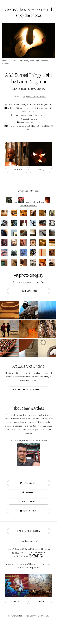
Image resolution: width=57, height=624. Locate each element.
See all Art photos (28, 291)
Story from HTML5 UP (39, 615)
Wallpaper (29, 492)
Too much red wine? (28, 205)
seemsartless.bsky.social (28, 541)
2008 (27, 202)
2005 (14, 202)
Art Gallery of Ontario (36, 96)
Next (39, 170)
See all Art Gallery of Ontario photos (29, 389)
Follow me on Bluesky (29, 531)
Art (24, 96)
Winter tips (29, 502)
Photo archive (29, 483)
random (16, 601)
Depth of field (29, 511)
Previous (17, 170)
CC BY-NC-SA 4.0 (21, 556)
